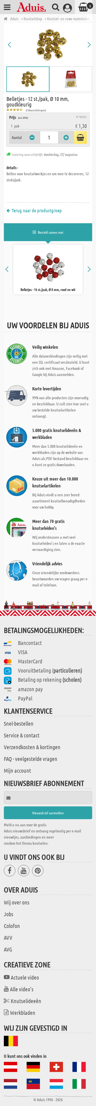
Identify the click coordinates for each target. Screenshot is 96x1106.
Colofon (12, 925)
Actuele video (25, 977)
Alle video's (22, 989)
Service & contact (21, 735)
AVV (8, 937)
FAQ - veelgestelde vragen (30, 758)
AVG (8, 949)
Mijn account (17, 770)
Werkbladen (22, 1012)
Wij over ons (16, 902)
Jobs (8, 914)
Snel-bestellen (19, 723)
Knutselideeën (26, 1000)
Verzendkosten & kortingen (32, 747)
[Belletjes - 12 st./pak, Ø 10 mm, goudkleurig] (49, 44)
